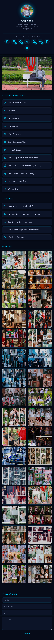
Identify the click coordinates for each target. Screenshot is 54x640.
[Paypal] (47, 41)
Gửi (28, 633)
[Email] (27, 41)
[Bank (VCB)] (33, 41)
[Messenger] (7, 41)
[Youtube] (27, 48)
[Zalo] (13, 41)
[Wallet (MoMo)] (40, 41)
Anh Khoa (27, 20)
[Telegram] (20, 41)
